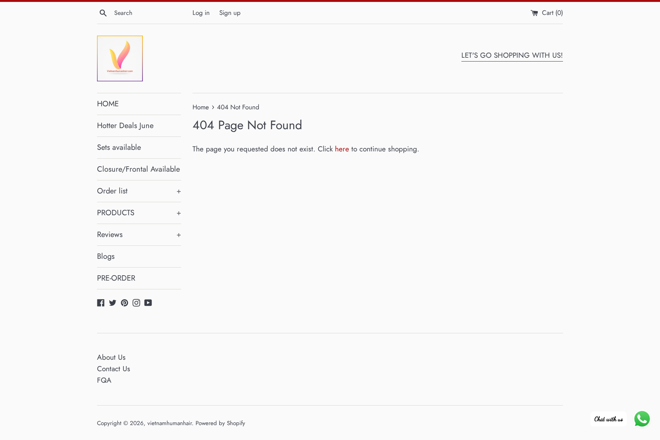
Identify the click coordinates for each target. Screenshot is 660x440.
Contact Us (113, 369)
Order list (139, 190)
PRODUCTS (139, 212)
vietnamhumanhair (169, 423)
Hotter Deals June (125, 125)
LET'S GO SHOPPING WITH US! (512, 55)
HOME (108, 103)
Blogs (106, 256)
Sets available (119, 147)
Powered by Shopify (220, 423)
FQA (104, 380)
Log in (201, 12)
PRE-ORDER (116, 278)
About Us (111, 357)
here (342, 149)
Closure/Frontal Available (138, 169)
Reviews (139, 234)
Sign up (230, 12)
